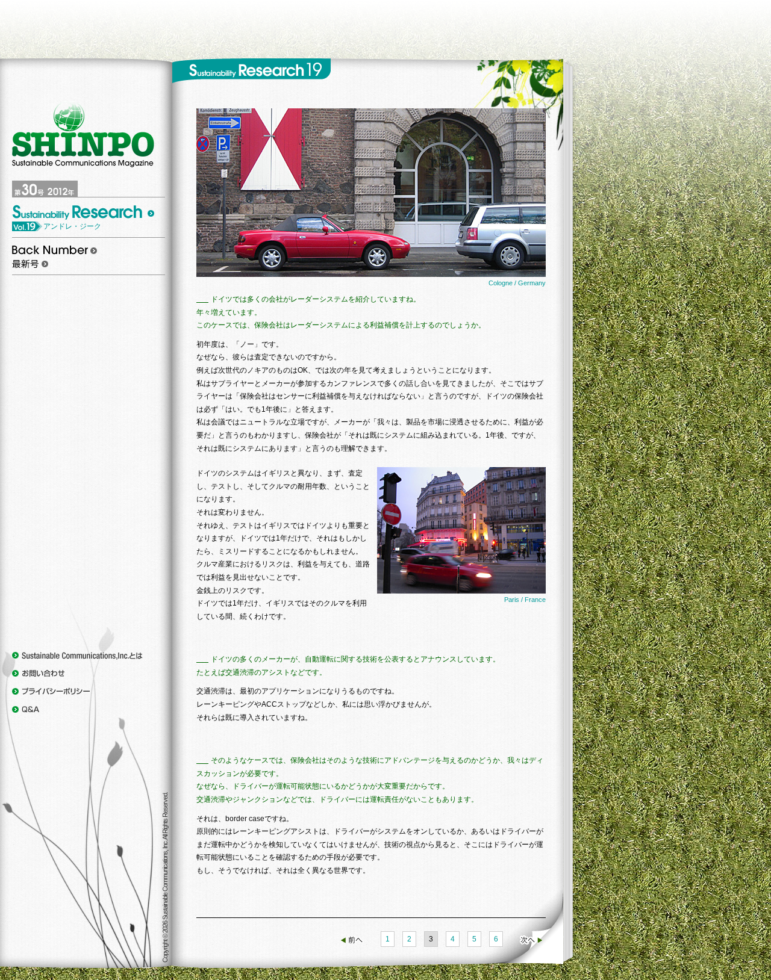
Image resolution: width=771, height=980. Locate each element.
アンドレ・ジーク (72, 226)
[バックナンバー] (54, 249)
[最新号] (30, 263)
